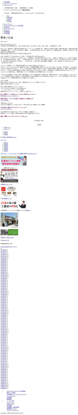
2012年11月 (4, 331)
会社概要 (9, 405)
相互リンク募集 (11, 392)
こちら (25, 116)
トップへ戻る (10, 400)
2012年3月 (3, 343)
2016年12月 (4, 254)
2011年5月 (3, 358)
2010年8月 (3, 371)
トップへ (4, 140)
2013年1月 (3, 328)
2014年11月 (4, 292)
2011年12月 (4, 347)
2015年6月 (3, 283)
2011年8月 (3, 353)
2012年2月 (3, 345)
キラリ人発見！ (5, 100)
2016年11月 (4, 256)
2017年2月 (3, 251)
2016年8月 (3, 261)
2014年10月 (4, 294)
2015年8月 (3, 280)
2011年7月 (3, 355)
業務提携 (9, 399)
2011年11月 (4, 348)
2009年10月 (4, 386)
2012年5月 (3, 340)
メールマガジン (11, 396)
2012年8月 (3, 335)
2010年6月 (3, 374)
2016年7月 (3, 262)
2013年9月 (3, 315)
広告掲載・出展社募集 (13, 407)
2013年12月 (4, 310)
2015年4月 (3, 286)
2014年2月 (3, 307)
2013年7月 (3, 318)
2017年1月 (3, 253)
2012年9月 (3, 334)
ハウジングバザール (6, 109)
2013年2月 (3, 326)
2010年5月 (3, 375)
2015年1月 (3, 289)
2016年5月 (3, 265)
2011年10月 (4, 350)
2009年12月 (4, 383)
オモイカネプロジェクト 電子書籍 (16, 391)
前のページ (8, 127)
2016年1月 (3, 272)
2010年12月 (4, 364)
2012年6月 (3, 339)
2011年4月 (3, 359)
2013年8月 (3, 316)
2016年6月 (3, 264)
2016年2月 (3, 270)
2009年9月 (3, 388)
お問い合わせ (10, 404)
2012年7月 (3, 337)
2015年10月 (4, 277)
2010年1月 (3, 382)
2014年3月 (3, 305)
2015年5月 (3, 284)
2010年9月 (3, 369)
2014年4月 (3, 304)
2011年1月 (3, 363)
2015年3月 (3, 288)
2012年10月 (4, 332)
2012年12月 (4, 329)
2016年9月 (3, 259)
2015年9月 (3, 278)
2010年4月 (3, 377)
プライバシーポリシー (13, 410)
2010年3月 (3, 378)
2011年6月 (3, 356)
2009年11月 (4, 385)
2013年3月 (3, 324)
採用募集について (11, 408)
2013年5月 (3, 321)
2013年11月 (4, 312)
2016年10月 (4, 257)
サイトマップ (10, 402)
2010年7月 (3, 372)
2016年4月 (3, 267)
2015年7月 (3, 281)
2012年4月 (3, 342)
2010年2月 (3, 380)
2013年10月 (4, 313)
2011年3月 (3, 361)
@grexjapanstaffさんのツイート (9, 246)
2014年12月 (4, 291)
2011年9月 (3, 351)
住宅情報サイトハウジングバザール (16, 394)
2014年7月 (3, 299)
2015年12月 (4, 273)
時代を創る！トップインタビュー (10, 96)
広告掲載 (9, 397)
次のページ (7, 129)
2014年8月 (3, 297)
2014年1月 (3, 308)
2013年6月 (3, 320)
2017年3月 (3, 249)
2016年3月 (3, 269)
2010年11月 (4, 366)
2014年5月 (3, 302)
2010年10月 (4, 367)
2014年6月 (3, 300)
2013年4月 (3, 323)
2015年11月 (4, 275)
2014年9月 (3, 296)
